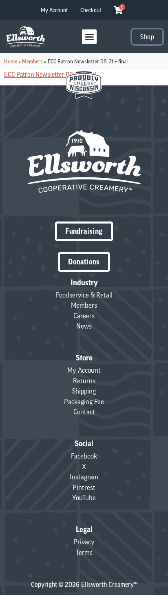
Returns (84, 381)
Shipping (84, 391)
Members (32, 61)
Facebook (84, 456)
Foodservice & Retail (84, 295)
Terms (84, 552)
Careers (84, 316)
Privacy (84, 542)
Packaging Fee (84, 402)
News (84, 326)
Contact (84, 412)
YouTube (84, 498)
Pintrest (84, 487)
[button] (89, 36)
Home (10, 61)
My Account (54, 10)
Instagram (84, 477)
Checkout (91, 10)
